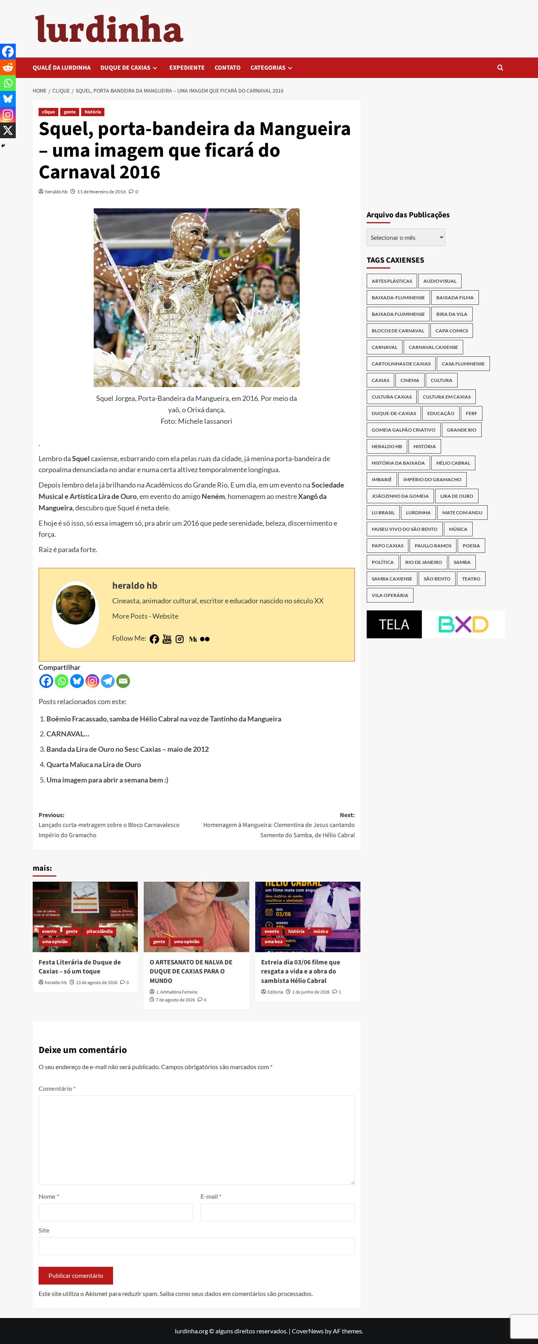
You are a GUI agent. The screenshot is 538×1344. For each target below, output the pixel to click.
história (93, 112)
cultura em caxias (447, 397)
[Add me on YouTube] (167, 639)
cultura (442, 380)
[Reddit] (8, 67)
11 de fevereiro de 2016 (101, 192)
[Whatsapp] (62, 681)
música (321, 931)
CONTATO (228, 67)
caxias (380, 380)
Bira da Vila (452, 314)
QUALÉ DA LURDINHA (62, 67)
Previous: (109, 825)
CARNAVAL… (67, 733)
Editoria (275, 992)
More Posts (130, 616)
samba (462, 562)
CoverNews (308, 1331)
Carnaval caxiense (433, 347)
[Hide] (3, 146)
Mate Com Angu (462, 512)
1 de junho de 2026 (311, 992)
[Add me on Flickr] (205, 639)
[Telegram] (108, 681)
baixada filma (455, 297)
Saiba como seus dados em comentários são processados (236, 1293)
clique (48, 112)
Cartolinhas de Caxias (401, 364)
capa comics (452, 331)
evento (49, 931)
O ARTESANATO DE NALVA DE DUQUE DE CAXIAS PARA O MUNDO (191, 972)
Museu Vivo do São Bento (405, 529)
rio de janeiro (423, 562)
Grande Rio (462, 430)
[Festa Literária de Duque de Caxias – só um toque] (85, 917)
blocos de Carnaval (398, 331)
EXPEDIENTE (187, 67)
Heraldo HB (387, 446)
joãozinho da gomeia (400, 496)
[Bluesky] (77, 681)
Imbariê (382, 479)
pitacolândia (100, 931)
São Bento (437, 579)
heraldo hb (56, 192)
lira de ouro (456, 496)
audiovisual (439, 281)
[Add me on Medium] (192, 639)
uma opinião (55, 941)
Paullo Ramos (433, 546)
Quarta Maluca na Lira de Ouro (93, 764)
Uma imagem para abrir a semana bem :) (107, 779)
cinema (410, 380)
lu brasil (383, 512)
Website (165, 616)
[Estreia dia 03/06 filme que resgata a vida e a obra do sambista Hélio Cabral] (307, 917)
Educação (441, 413)
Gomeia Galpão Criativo (404, 430)
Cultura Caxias (392, 397)
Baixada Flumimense (398, 314)
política (383, 562)
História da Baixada (398, 463)
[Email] (123, 681)
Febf (471, 413)
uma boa (273, 941)
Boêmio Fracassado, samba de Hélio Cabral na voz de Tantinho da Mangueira (163, 718)
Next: (278, 825)
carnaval (384, 347)
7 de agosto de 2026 (175, 1000)
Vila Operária (390, 595)
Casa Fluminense (463, 364)
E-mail (210, 1196)
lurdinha (418, 512)
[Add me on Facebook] (154, 639)
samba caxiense (392, 579)
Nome (49, 1196)
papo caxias (387, 546)
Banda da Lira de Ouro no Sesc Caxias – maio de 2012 (127, 749)
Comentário (57, 1088)
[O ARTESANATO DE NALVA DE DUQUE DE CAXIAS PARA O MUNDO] (196, 917)
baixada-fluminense (398, 297)
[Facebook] (46, 681)
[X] (8, 130)
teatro (471, 579)
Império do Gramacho (432, 479)
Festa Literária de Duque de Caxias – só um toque (80, 967)
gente (70, 112)
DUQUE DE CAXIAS (125, 67)
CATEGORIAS (268, 67)
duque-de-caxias (394, 413)
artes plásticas (392, 281)
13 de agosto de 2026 (96, 982)
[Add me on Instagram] (179, 639)
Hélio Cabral (453, 463)
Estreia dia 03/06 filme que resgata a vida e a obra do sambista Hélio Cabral (300, 972)
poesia (471, 546)
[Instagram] (92, 681)
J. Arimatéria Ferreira (176, 992)
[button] (500, 67)
